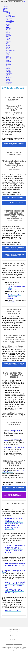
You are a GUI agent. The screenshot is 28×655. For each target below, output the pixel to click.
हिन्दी (7, 36)
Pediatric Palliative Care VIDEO (14, 197)
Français (8, 32)
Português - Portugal (11, 58)
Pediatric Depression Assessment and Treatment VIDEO (14, 248)
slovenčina (8, 71)
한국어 (8, 48)
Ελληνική (8, 35)
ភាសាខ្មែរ (8, 47)
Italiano (8, 44)
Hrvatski (8, 24)
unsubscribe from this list (14, 640)
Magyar (8, 38)
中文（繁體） (10, 22)
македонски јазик (10, 50)
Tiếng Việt (8, 83)
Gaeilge (8, 39)
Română (8, 60)
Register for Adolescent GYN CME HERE (14, 144)
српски (8, 74)
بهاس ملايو (9, 51)
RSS (4, 9)
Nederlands (9, 29)
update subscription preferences (14, 644)
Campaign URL (4, 1)
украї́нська (9, 82)
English (8, 12)
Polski (7, 56)
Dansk (7, 27)
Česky (7, 25)
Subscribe (5, 6)
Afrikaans (8, 15)
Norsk (7, 54)
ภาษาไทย (9, 77)
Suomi (7, 31)
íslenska (8, 42)
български (9, 18)
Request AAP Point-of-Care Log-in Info (14, 488)
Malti (7, 53)
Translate (5, 11)
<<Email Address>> (14, 631)
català (7, 19)
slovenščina (9, 73)
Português (8, 57)
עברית (7, 67)
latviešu (8, 70)
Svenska (8, 66)
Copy (24, 1)
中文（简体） (10, 21)
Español (8, 63)
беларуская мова (10, 16)
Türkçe (8, 79)
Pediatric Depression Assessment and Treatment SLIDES (14, 255)
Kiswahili (8, 64)
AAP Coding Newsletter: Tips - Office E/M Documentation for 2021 (14, 495)
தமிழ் (7, 75)
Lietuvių (8, 68)
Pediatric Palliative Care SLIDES (14, 203)
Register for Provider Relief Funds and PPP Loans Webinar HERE (14, 364)
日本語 (8, 45)
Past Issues (5, 8)
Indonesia (8, 41)
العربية (8, 13)
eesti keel (8, 28)
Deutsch (8, 34)
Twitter (7, 4)
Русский (8, 61)
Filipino (8, 80)
